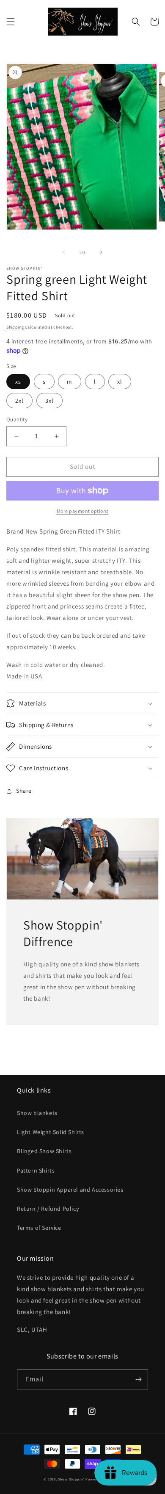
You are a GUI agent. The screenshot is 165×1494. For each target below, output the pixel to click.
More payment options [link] (83, 511)
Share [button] (24, 790)
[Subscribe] (138, 1379)
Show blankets (37, 1113)
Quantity (17, 419)
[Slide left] (64, 252)
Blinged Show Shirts (44, 1151)
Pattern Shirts (36, 1170)
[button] (10, 21)
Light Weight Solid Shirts (50, 1132)
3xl (49, 400)
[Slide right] (101, 252)
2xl (19, 400)
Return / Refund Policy (48, 1208)
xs (18, 381)
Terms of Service (39, 1227)
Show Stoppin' (71, 1479)
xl (119, 381)
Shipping (15, 327)
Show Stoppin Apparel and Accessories (70, 1189)
